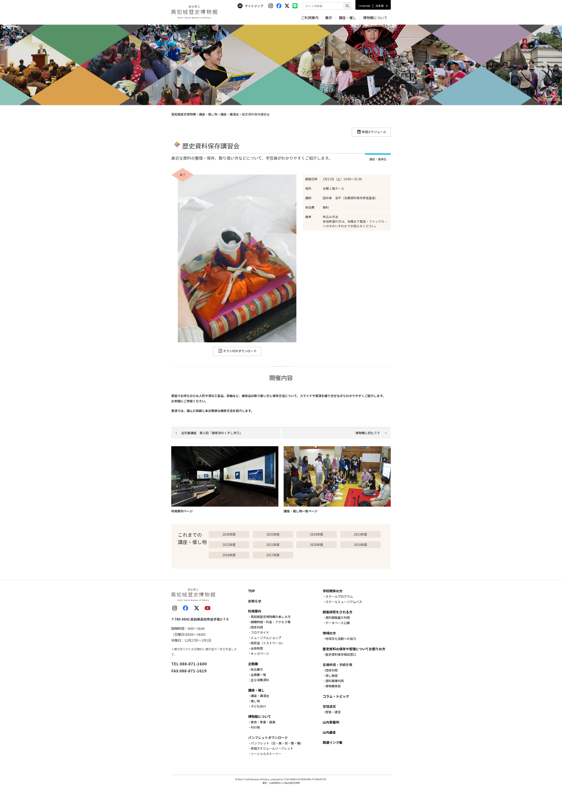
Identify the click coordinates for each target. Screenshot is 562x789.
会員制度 (257, 648)
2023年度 (360, 534)
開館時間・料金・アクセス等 (270, 622)
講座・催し (347, 17)
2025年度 (272, 534)
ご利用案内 (310, 17)
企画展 (253, 663)
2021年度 (272, 544)
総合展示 (257, 669)
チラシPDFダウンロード (240, 351)
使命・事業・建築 (263, 722)
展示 (328, 17)
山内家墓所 (331, 722)
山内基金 (329, 732)
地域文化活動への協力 (340, 638)
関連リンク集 (332, 742)
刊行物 (255, 727)
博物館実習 (333, 686)
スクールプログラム (339, 596)
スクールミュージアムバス (343, 601)
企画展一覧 (258, 674)
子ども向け (258, 706)
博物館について (375, 17)
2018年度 (229, 555)
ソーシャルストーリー (266, 753)
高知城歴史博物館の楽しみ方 (271, 616)
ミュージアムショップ (266, 638)
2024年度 (316, 534)
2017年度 (272, 555)
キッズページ (260, 653)
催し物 (255, 701)
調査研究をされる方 (337, 612)
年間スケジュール (374, 132)
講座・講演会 (260, 695)
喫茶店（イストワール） (268, 643)
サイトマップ (254, 6)
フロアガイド (260, 632)
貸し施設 (331, 675)
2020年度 (316, 544)
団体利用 (257, 627)
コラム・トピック (336, 696)
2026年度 (229, 534)
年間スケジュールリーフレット (272, 748)
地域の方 (329, 633)
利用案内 (254, 611)
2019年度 (360, 544)
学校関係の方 (332, 591)
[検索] (347, 5)
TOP (251, 591)
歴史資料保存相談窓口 (340, 654)
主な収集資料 (260, 680)
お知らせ (254, 601)
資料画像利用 (334, 681)
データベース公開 (337, 623)
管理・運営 (333, 712)
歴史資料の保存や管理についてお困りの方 (354, 648)
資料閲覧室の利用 (337, 617)
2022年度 (229, 544)
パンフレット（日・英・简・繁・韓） (277, 743)
